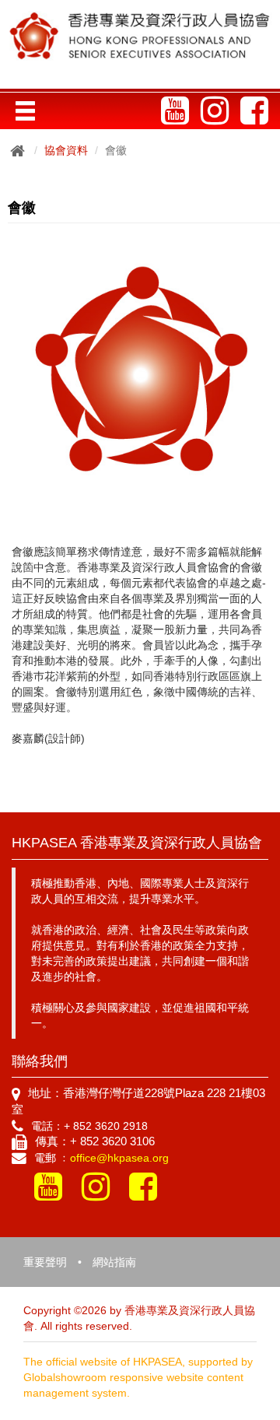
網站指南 (114, 1262)
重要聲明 (45, 1262)
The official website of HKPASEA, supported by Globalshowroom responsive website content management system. (138, 1377)
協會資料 (66, 150)
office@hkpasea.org (119, 1158)
